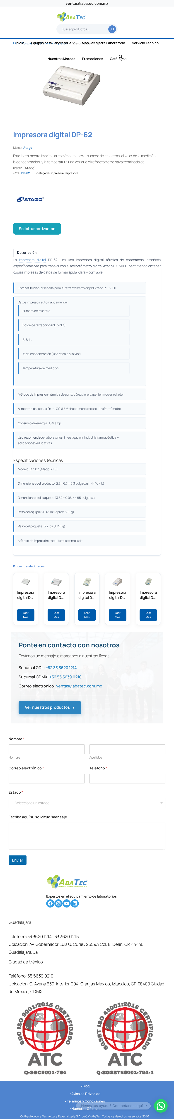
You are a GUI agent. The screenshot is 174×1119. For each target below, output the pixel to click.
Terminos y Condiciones (86, 1101)
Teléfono (98, 768)
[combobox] (87, 803)
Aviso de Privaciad (85, 1093)
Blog (86, 1086)
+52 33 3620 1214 (61, 667)
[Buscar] (112, 29)
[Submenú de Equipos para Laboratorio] (73, 42)
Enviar (17, 860)
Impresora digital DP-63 (56, 595)
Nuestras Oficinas (85, 1108)
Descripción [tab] (27, 252)
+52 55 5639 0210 (65, 677)
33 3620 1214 (39, 936)
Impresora (57, 173)
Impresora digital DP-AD (86, 595)
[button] (161, 1106)
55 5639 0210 (40, 976)
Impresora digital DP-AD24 (117, 595)
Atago (27, 148)
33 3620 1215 (67, 936)
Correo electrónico (26, 768)
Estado (16, 792)
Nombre (14, 757)
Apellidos (95, 757)
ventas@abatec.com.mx (87, 3)
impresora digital (32, 259)
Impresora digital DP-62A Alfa (25, 595)
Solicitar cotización (37, 228)
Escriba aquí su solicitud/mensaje (38, 817)
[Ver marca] (87, 199)
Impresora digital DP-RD (148, 595)
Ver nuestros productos (50, 707)
